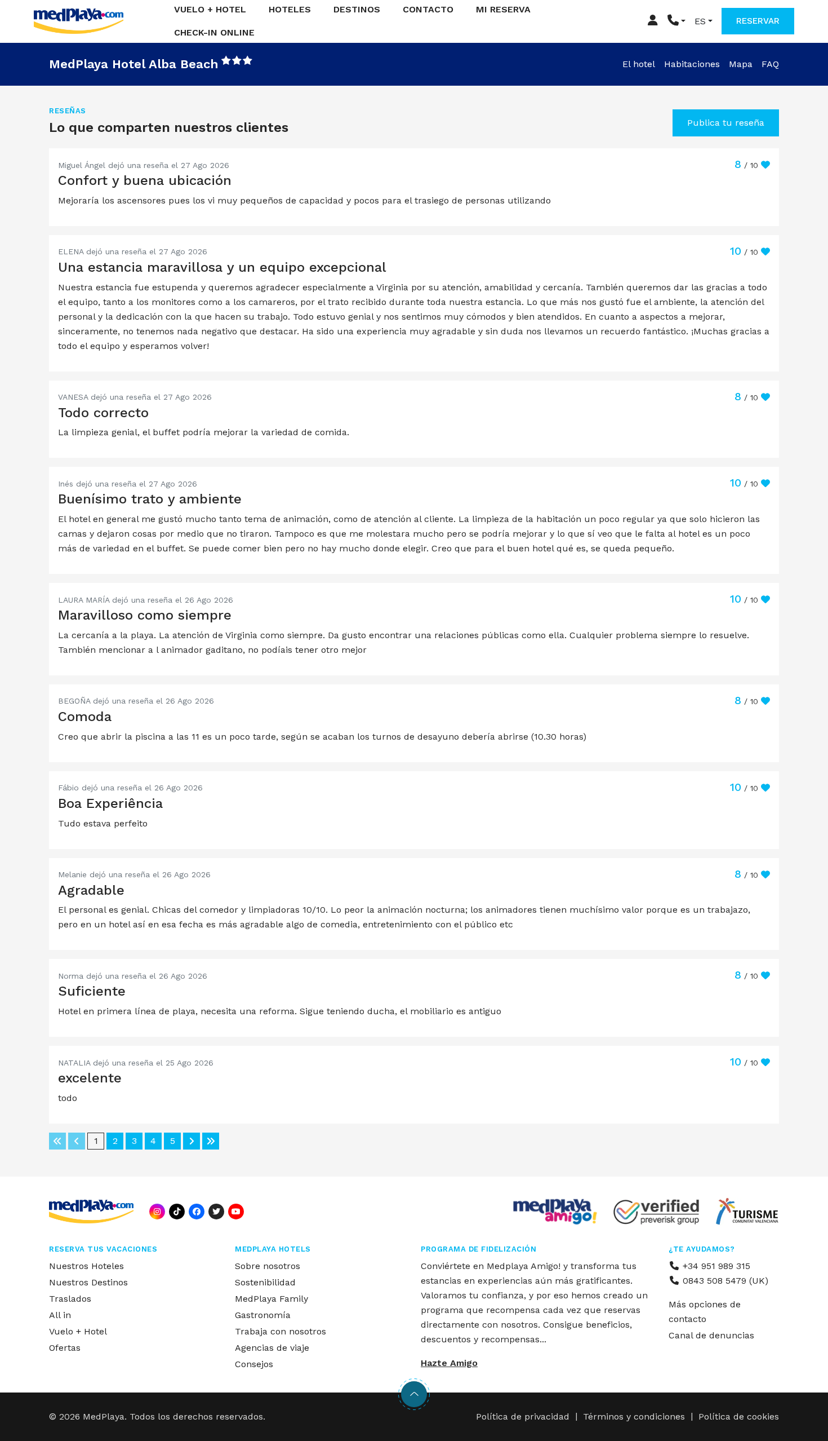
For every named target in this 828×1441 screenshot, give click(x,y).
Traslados (70, 1298)
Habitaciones (692, 64)
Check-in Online (214, 32)
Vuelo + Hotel (78, 1331)
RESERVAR (758, 21)
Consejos (254, 1364)
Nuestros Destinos (88, 1282)
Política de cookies (738, 1416)
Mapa (741, 64)
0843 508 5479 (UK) (724, 1280)
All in (60, 1315)
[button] (676, 21)
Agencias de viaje (272, 1347)
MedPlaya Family (271, 1298)
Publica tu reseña (725, 122)
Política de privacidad (522, 1416)
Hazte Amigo (449, 1363)
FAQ (770, 64)
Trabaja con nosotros (280, 1331)
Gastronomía (263, 1315)
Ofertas (65, 1347)
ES (700, 21)
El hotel (638, 64)
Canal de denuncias (711, 1335)
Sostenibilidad (265, 1282)
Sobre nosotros (267, 1266)
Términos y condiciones (634, 1416)
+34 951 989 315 (715, 1266)
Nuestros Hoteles (86, 1266)
